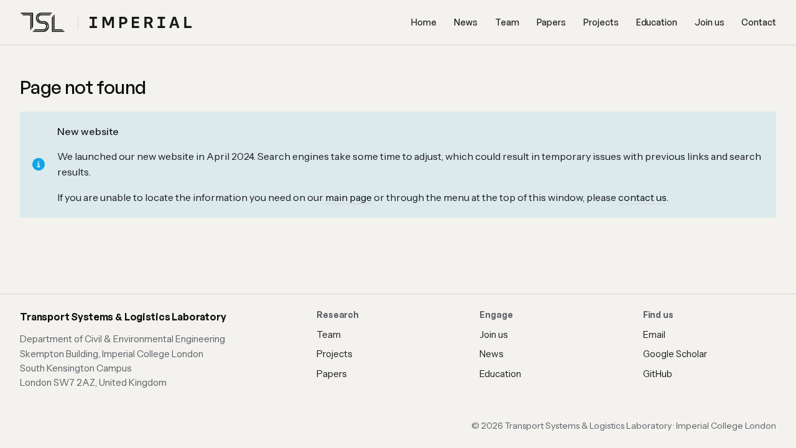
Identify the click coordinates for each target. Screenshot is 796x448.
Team (507, 22)
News (466, 22)
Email (654, 334)
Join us (709, 22)
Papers (552, 22)
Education (656, 22)
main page (348, 197)
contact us (642, 197)
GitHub (657, 374)
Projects (600, 22)
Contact (758, 22)
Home (424, 22)
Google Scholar (675, 354)
